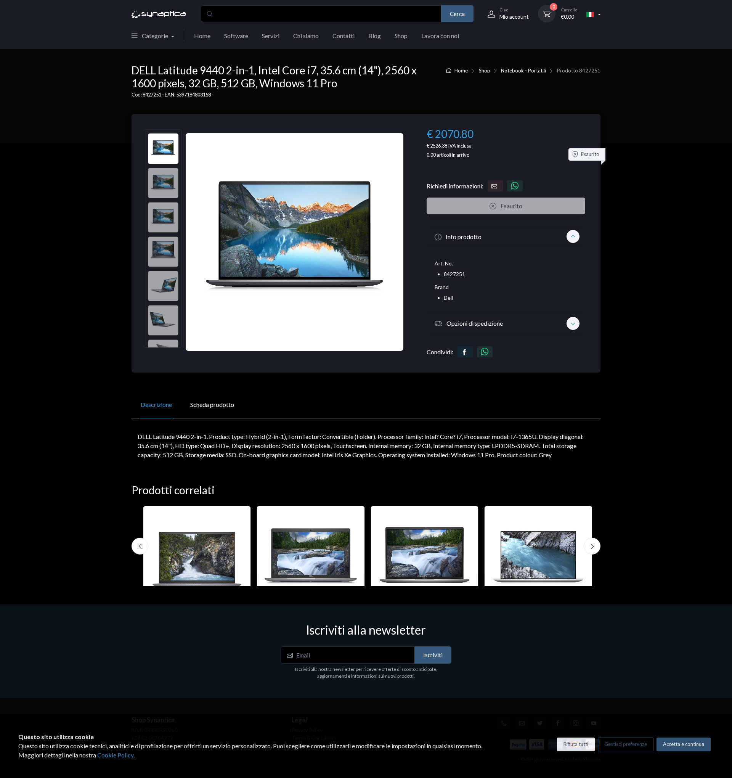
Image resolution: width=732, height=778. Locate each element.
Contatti (343, 35)
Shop (401, 35)
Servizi (270, 35)
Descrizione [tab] (156, 404)
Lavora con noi (440, 35)
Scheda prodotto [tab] (212, 404)
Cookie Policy (115, 755)
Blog (374, 35)
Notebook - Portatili (523, 71)
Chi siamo (306, 35)
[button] (506, 236)
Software (236, 35)
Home (202, 35)
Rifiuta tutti (575, 744)
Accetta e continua (683, 744)
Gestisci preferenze (625, 744)
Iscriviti (433, 654)
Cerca (457, 13)
